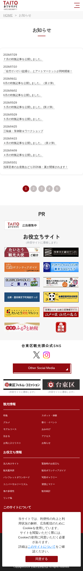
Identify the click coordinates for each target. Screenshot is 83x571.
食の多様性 (8, 491)
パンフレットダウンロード (16, 477)
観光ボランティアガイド (54, 470)
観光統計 (46, 491)
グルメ (6, 422)
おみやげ (46, 429)
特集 (5, 415)
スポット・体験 (49, 415)
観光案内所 (8, 470)
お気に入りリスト (12, 443)
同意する (41, 559)
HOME (8, 15)
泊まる (6, 436)
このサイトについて (42, 546)
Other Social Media (41, 368)
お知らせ (46, 443)
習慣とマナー (48, 484)
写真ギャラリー (49, 477)
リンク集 (7, 498)
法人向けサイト (11, 463)
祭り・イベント (49, 422)
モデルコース (10, 429)
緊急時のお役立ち (50, 463)
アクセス (46, 436)
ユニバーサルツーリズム (15, 484)
